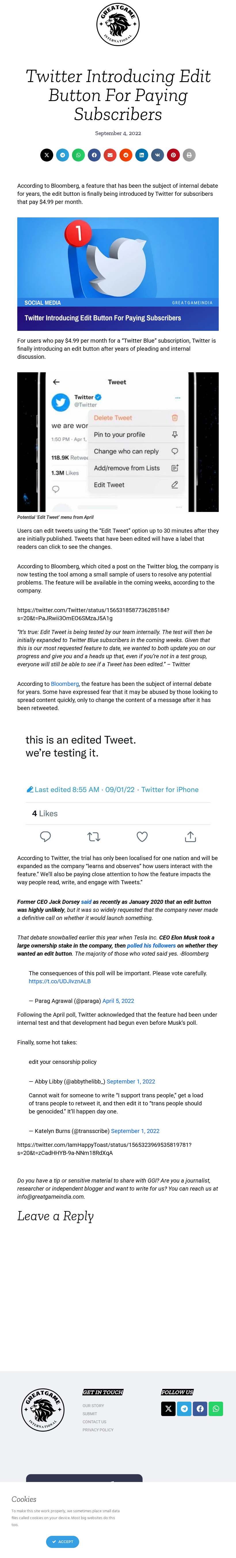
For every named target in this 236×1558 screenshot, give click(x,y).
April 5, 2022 (118, 1000)
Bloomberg (65, 683)
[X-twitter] (168, 1409)
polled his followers (151, 945)
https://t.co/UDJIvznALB (60, 981)
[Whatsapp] (216, 1409)
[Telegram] (184, 1409)
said (86, 901)
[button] (46, 155)
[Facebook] (200, 1409)
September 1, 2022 (131, 1081)
